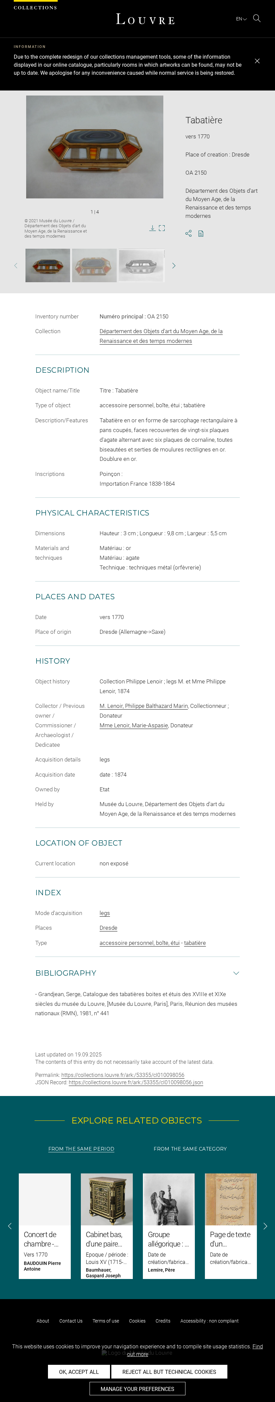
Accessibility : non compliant (209, 1321)
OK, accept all (79, 1372)
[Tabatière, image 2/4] (94, 265)
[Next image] (168, 265)
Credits (163, 1321)
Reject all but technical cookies (169, 1372)
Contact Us (70, 1321)
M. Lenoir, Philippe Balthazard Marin (144, 706)
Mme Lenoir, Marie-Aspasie (134, 725)
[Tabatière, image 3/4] (145, 265)
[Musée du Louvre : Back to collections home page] (145, 18)
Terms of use (106, 1321)
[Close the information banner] (257, 61)
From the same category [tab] (190, 1149)
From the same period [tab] (81, 1149)
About (43, 1321)
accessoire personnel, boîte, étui (140, 942)
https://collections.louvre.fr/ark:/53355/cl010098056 (122, 1075)
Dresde (108, 927)
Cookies (137, 1321)
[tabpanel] (137, 1226)
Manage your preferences (137, 1389)
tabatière (195, 942)
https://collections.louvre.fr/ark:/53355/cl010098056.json (136, 1082)
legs (105, 913)
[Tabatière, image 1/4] (47, 265)
